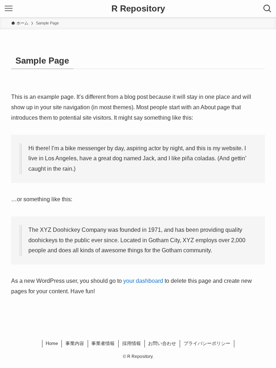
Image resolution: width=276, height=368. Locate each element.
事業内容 (74, 343)
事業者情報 (103, 343)
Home (52, 343)
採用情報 (131, 343)
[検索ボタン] (267, 8)
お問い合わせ (162, 343)
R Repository (138, 8)
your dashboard (143, 281)
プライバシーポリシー (207, 343)
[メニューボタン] (8, 8)
